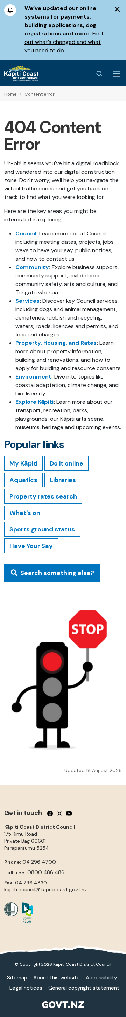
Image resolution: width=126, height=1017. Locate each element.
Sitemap (17, 977)
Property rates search (43, 496)
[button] (52, 573)
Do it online (66, 463)
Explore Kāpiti (34, 402)
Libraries (63, 480)
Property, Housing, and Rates (56, 343)
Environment (33, 376)
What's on (24, 513)
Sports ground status (42, 529)
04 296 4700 (39, 861)
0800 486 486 (45, 872)
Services (27, 301)
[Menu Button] (116, 73)
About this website (56, 977)
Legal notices (25, 987)
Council (25, 233)
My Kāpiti (23, 463)
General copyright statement (83, 987)
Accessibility (101, 977)
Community (32, 267)
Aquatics (23, 480)
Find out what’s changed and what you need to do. (63, 42)
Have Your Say (31, 546)
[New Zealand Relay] (25, 912)
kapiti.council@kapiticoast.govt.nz (45, 889)
